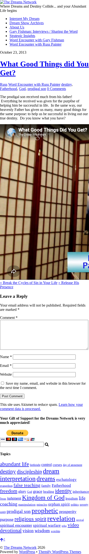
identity (63, 491)
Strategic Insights (22, 36)
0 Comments (56, 89)
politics (75, 504)
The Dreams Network (20, 547)
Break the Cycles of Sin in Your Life (28, 283)
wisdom (42, 530)
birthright (35, 465)
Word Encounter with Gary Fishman (36, 40)
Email (6, 366)
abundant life (14, 464)
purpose (7, 519)
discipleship (29, 471)
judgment (14, 498)
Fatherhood (8, 89)
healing (48, 491)
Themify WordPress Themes (59, 552)
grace (37, 491)
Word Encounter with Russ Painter (35, 44)
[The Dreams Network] (18, 2)
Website (6, 374)
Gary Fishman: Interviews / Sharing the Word (43, 31)
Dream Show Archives (26, 23)
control (46, 465)
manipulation (27, 504)
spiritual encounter (16, 525)
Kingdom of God (43, 497)
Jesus (3, 498)
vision (28, 530)
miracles (42, 504)
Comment (9, 318)
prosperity (67, 511)
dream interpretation (29, 474)
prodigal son (37, 89)
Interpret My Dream (24, 19)
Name (6, 357)
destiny (66, 84)
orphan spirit (59, 504)
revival (80, 520)
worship (55, 531)
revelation (61, 518)
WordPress (27, 552)
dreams (46, 478)
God (22, 89)
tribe (64, 526)
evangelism (6, 486)
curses (57, 465)
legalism (72, 498)
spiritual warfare (47, 525)
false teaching (27, 485)
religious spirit (30, 519)
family (46, 486)
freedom (8, 491)
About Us (16, 27)
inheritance (81, 491)
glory (22, 491)
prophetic (45, 510)
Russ (3, 84)
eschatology (66, 479)
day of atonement (72, 465)
